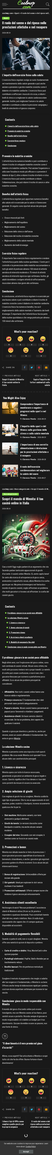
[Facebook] (24, 367)
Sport (6, 18)
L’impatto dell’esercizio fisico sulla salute (23, 126)
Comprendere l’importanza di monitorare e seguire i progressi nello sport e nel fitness (34, 409)
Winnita (17, 738)
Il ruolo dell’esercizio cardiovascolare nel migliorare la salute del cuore (35, 470)
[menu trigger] (5, 4)
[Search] (47, 4)
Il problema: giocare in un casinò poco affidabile (25, 612)
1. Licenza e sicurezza (17, 622)
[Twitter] (32, 367)
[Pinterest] (39, 367)
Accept (26, 1152)
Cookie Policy (31, 1146)
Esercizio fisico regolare (16, 140)
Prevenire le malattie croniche (19, 131)
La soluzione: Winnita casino (18, 617)
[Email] (46, 367)
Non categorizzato (10, 494)
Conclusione (12, 145)
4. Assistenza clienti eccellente (20, 637)
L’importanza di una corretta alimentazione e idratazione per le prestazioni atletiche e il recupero (34, 450)
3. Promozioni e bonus (17, 632)
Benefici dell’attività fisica (17, 135)
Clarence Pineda (29, 419)
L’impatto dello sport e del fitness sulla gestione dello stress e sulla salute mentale (34, 429)
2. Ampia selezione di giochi (19, 627)
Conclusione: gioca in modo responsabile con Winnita (27, 646)
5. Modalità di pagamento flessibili (22, 642)
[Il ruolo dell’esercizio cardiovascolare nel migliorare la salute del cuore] (10, 471)
